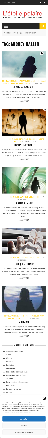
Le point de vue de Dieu (15, 375)
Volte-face (24, 322)
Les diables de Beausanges (17, 372)
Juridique (24, 197)
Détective (22, 81)
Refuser (24, 425)
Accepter (24, 419)
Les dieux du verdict (24, 203)
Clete (8, 354)
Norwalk (42, 81)
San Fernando (24, 83)
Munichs (9, 361)
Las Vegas (40, 139)
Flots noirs (10, 385)
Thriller (18, 318)
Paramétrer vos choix (24, 432)
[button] (44, 398)
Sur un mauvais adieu (24, 87)
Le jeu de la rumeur (14, 389)
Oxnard (6, 83)
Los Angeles (32, 81)
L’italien (9, 392)
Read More (24, 101)
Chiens (9, 358)
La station (10, 365)
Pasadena (14, 83)
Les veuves (10, 368)
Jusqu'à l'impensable (24, 145)
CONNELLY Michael (9, 81)
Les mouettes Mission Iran (17, 382)
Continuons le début (14, 351)
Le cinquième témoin (24, 264)
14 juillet (9, 378)
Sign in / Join (9, 2)
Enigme (32, 139)
